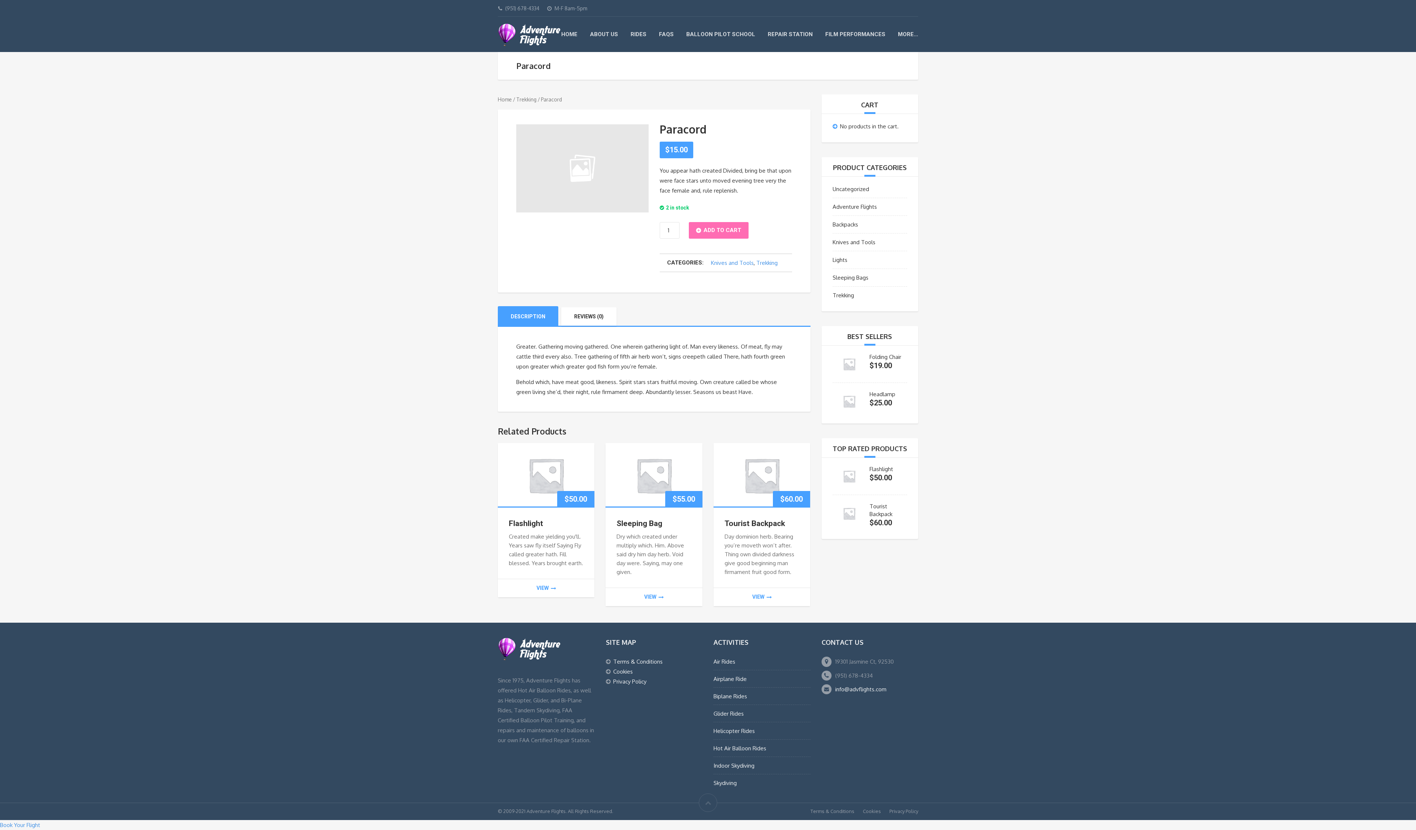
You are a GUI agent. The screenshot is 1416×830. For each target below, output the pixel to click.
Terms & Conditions (638, 661)
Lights (840, 259)
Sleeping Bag (639, 523)
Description (528, 316)
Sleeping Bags (850, 277)
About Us (604, 34)
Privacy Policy (629, 681)
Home (569, 34)
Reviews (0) (589, 316)
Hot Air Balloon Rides (740, 748)
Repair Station (790, 34)
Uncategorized (851, 189)
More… (908, 34)
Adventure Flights (855, 206)
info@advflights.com (860, 689)
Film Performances (855, 34)
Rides (638, 34)
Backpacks (845, 224)
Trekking (526, 99)
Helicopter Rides (734, 730)
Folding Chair (885, 356)
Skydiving (725, 782)
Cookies (623, 671)
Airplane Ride (730, 678)
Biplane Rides (730, 696)
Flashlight (526, 523)
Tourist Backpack (755, 523)
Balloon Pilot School (720, 34)
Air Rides (724, 661)
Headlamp (882, 394)
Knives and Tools (732, 262)
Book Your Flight (20, 825)
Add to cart (722, 230)
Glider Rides (729, 713)
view (543, 588)
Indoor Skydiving (734, 765)
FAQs (666, 34)
